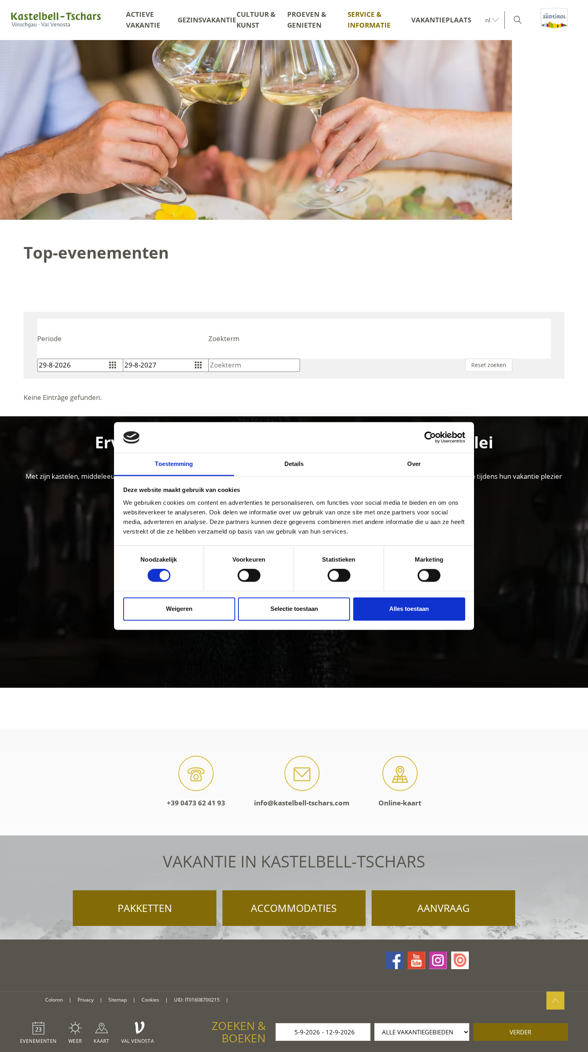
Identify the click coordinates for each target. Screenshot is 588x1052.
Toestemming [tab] (174, 463)
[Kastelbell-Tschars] (56, 20)
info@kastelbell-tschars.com (302, 802)
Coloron (54, 999)
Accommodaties (294, 908)
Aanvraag (443, 908)
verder (520, 1032)
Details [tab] (294, 463)
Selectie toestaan (294, 608)
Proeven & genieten (306, 20)
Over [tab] (414, 463)
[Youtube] (416, 960)
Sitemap (117, 999)
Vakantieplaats (441, 19)
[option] (294, 130)
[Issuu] (460, 960)
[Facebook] (394, 960)
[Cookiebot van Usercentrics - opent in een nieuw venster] (430, 438)
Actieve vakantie (143, 20)
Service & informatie (369, 20)
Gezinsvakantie (207, 19)
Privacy (86, 999)
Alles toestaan (409, 608)
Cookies (150, 999)
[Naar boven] (555, 1001)
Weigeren (179, 608)
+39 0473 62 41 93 (196, 802)
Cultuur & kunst (256, 20)
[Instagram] (438, 960)
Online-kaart (399, 802)
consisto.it (244, 1000)
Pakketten (145, 908)
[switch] (249, 575)
